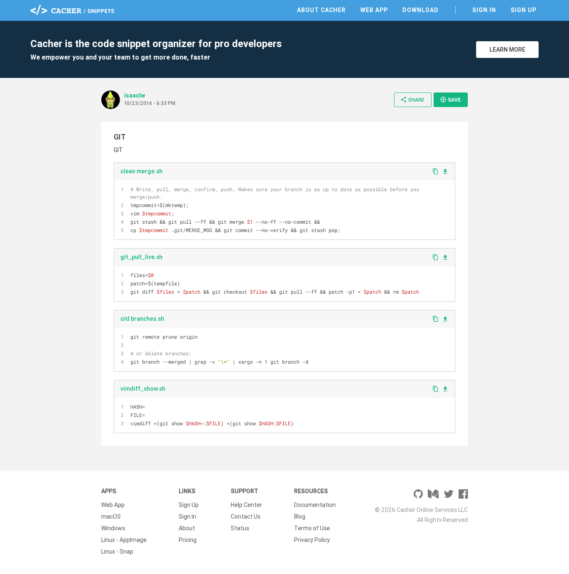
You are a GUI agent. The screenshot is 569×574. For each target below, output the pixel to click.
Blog (299, 516)
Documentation (315, 505)
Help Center (246, 505)
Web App (374, 10)
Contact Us (245, 516)
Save (450, 99)
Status (240, 528)
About (187, 528)
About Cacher (321, 10)
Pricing (188, 540)
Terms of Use (312, 528)
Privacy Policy (312, 540)
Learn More (507, 49)
